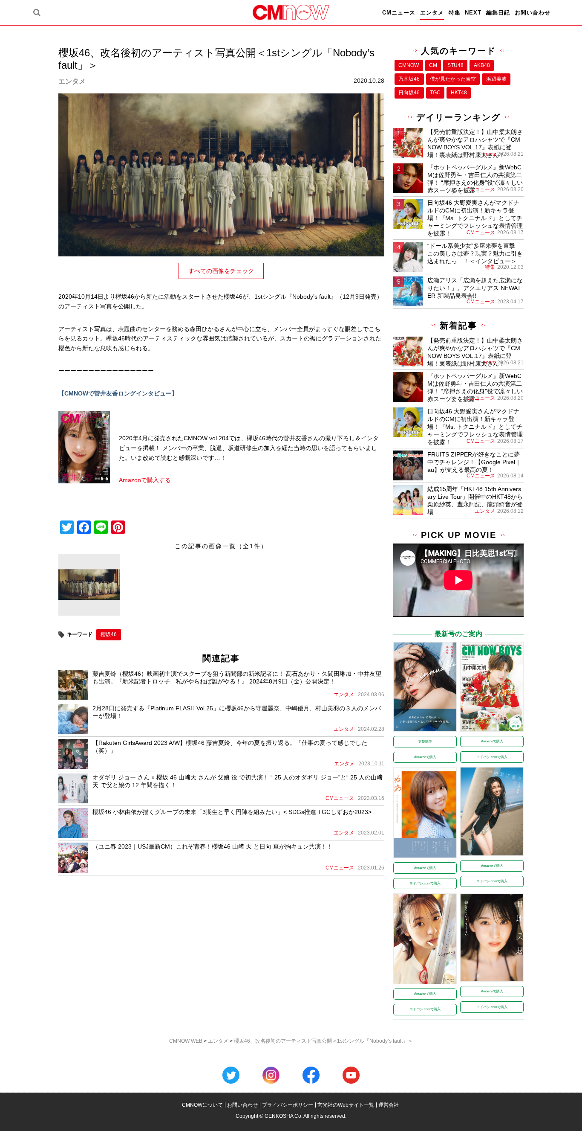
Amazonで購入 (425, 757)
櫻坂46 (109, 634)
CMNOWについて (202, 1105)
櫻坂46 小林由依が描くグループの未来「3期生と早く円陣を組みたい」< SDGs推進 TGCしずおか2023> (232, 811)
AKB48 (482, 65)
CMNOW (408, 65)
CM (433, 65)
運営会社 (388, 1105)
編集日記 (498, 12)
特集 (455, 12)
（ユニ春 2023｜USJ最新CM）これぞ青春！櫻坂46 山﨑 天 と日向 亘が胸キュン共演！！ (212, 846)
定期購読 (425, 742)
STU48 (455, 65)
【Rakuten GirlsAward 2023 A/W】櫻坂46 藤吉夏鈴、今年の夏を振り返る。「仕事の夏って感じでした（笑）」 (229, 746)
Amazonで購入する (145, 480)
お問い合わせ (532, 12)
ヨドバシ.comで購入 (491, 757)
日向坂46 (409, 93)
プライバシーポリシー (287, 1105)
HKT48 (459, 93)
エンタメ (432, 12)
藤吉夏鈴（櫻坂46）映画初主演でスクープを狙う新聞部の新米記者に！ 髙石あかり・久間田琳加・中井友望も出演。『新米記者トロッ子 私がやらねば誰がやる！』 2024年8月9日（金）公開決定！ (236, 677)
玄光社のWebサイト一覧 (345, 1105)
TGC (435, 93)
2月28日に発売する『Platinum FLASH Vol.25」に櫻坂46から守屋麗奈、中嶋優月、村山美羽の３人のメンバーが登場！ (236, 712)
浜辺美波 (496, 79)
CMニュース (398, 12)
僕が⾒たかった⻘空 (453, 79)
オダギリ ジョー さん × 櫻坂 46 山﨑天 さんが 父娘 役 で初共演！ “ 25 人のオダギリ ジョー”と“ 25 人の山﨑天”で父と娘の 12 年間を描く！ (237, 781)
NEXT (473, 12)
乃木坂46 (409, 79)
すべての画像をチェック (221, 270)
